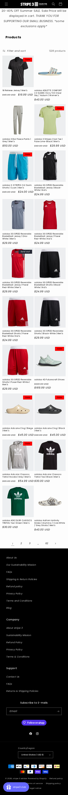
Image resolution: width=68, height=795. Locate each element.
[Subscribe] (58, 711)
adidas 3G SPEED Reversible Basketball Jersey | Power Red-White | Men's (16, 285)
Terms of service (35, 783)
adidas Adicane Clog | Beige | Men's (17, 429)
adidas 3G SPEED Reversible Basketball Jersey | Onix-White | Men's (16, 236)
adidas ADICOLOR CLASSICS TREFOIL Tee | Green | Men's (17, 521)
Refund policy (14, 586)
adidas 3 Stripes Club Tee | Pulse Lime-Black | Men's (48, 140)
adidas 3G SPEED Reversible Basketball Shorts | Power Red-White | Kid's (16, 333)
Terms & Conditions (18, 656)
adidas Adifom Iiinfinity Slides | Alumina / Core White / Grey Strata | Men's (49, 523)
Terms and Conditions (19, 600)
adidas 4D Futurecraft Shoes (49, 379)
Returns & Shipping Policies (22, 691)
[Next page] (55, 543)
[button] (6, 4)
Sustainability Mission (18, 635)
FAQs (9, 572)
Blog (8, 607)
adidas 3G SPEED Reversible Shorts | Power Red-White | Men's (16, 382)
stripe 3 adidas (20, 778)
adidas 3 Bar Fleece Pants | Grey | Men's (16, 140)
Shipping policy (53, 783)
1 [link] (12, 543)
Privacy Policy (14, 593)
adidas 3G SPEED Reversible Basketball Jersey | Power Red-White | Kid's (48, 236)
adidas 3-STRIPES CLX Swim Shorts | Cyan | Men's (17, 186)
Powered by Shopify (37, 778)
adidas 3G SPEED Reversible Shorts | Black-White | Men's (48, 332)
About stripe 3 (14, 628)
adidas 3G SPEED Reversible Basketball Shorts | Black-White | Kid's (48, 285)
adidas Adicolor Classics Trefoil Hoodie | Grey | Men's (16, 475)
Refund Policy (14, 642)
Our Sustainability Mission (21, 564)
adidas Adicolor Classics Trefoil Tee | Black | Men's (47, 475)
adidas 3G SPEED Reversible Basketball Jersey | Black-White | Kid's (48, 187)
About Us (11, 557)
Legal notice (35, 788)
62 (46, 543)
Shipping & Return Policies (21, 579)
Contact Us (12, 676)
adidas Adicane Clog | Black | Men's (49, 429)
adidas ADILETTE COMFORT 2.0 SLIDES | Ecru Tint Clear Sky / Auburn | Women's (48, 93)
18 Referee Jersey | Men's (15, 90)
